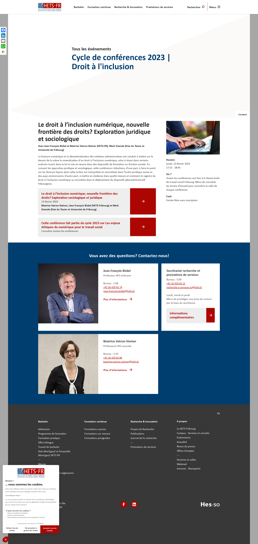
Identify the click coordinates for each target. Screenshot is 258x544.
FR (218, 413)
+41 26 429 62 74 (112, 287)
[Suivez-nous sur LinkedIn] (134, 504)
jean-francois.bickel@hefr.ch (119, 291)
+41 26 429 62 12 (175, 283)
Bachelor (79, 7)
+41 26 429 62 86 (112, 357)
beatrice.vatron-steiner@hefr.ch (121, 361)
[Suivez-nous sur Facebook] (123, 504)
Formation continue (99, 7)
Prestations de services (159, 7)
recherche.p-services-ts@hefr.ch (184, 287)
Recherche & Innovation (128, 7)
